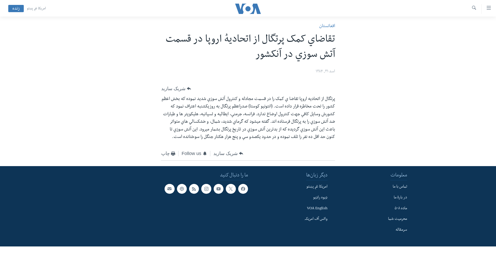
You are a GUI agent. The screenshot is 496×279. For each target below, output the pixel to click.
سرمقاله (401, 230)
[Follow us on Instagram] (206, 189)
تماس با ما (400, 187)
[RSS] (194, 189)
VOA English (317, 208)
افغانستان (327, 26)
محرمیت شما (397, 219)
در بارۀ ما (400, 197)
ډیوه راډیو (320, 197)
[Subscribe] (169, 189)
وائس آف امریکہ (316, 219)
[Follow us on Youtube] (218, 189)
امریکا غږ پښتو (36, 9)
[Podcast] (182, 189)
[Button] (176, 88)
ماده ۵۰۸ (400, 208)
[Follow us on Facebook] (243, 189)
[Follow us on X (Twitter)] (231, 189)
